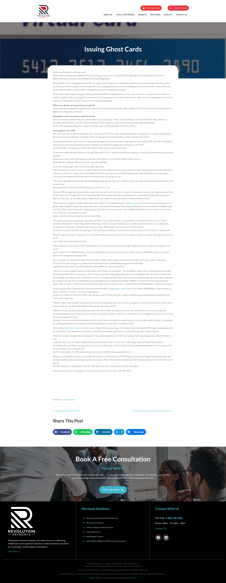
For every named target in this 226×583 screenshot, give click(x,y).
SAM (80, 574)
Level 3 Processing (125, 15)
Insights (168, 15)
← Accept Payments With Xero (66, 410)
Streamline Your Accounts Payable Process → (153, 410)
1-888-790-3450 (174, 517)
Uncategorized (68, 399)
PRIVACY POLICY (95, 578)
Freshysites (132, 578)
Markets (142, 15)
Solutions (155, 15)
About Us (108, 15)
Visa (170, 108)
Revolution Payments (74, 328)
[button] (151, 8)
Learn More (14, 551)
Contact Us (181, 15)
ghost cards (132, 203)
